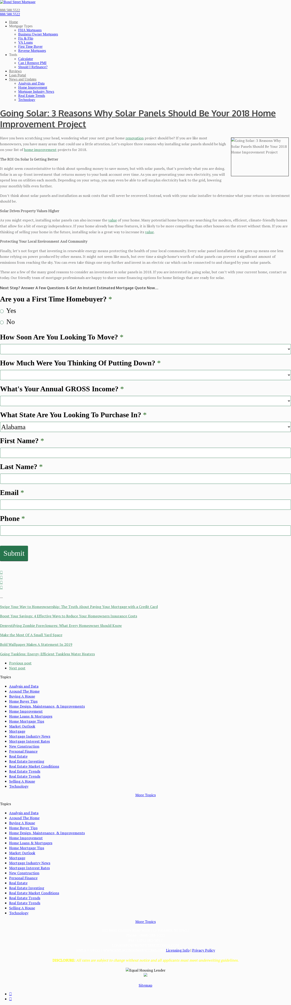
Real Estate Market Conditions (34, 766)
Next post (17, 668)
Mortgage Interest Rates (29, 741)
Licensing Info (178, 950)
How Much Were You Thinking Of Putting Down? (80, 363)
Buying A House (22, 696)
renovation (134, 138)
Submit (14, 553)
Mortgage (17, 731)
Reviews (15, 71)
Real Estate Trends (31, 96)
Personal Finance (23, 751)
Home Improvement (32, 87)
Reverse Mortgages (32, 51)
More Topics (145, 794)
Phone (12, 518)
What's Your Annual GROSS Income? (62, 389)
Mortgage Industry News (36, 91)
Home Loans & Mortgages (30, 716)
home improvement (40, 149)
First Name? (22, 441)
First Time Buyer (30, 46)
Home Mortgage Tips (26, 721)
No (10, 321)
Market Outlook (22, 726)
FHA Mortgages (30, 30)
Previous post (20, 663)
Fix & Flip (25, 38)
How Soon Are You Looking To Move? (61, 337)
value (112, 220)
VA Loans (25, 42)
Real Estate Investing (26, 761)
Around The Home (24, 691)
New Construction (24, 746)
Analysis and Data (31, 83)
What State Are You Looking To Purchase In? (73, 415)
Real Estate (18, 756)
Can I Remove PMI (32, 63)
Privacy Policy (203, 950)
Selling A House (22, 781)
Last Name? (21, 466)
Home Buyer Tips (23, 701)
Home (13, 22)
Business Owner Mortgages (38, 34)
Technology (26, 100)
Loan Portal (17, 75)
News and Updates (22, 79)
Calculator (25, 59)
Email (12, 492)
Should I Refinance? (33, 67)
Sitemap (145, 985)
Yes (10, 310)
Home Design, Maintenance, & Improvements (47, 706)
